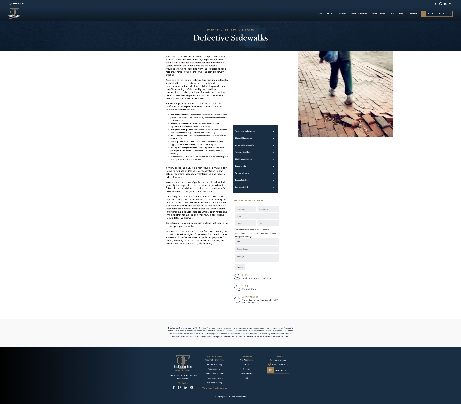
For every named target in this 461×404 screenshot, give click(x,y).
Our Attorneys (246, 360)
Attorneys (341, 14)
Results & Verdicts (359, 14)
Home (319, 14)
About (330, 14)
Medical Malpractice (215, 373)
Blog (401, 14)
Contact (413, 14)
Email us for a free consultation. (257, 278)
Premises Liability (220, 29)
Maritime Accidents (214, 378)
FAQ (246, 378)
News (392, 14)
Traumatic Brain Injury (214, 360)
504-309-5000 (249, 289)
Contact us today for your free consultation (183, 376)
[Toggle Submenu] (274, 131)
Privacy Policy (246, 373)
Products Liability (214, 364)
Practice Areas (378, 14)
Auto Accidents (214, 369)
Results (246, 369)
